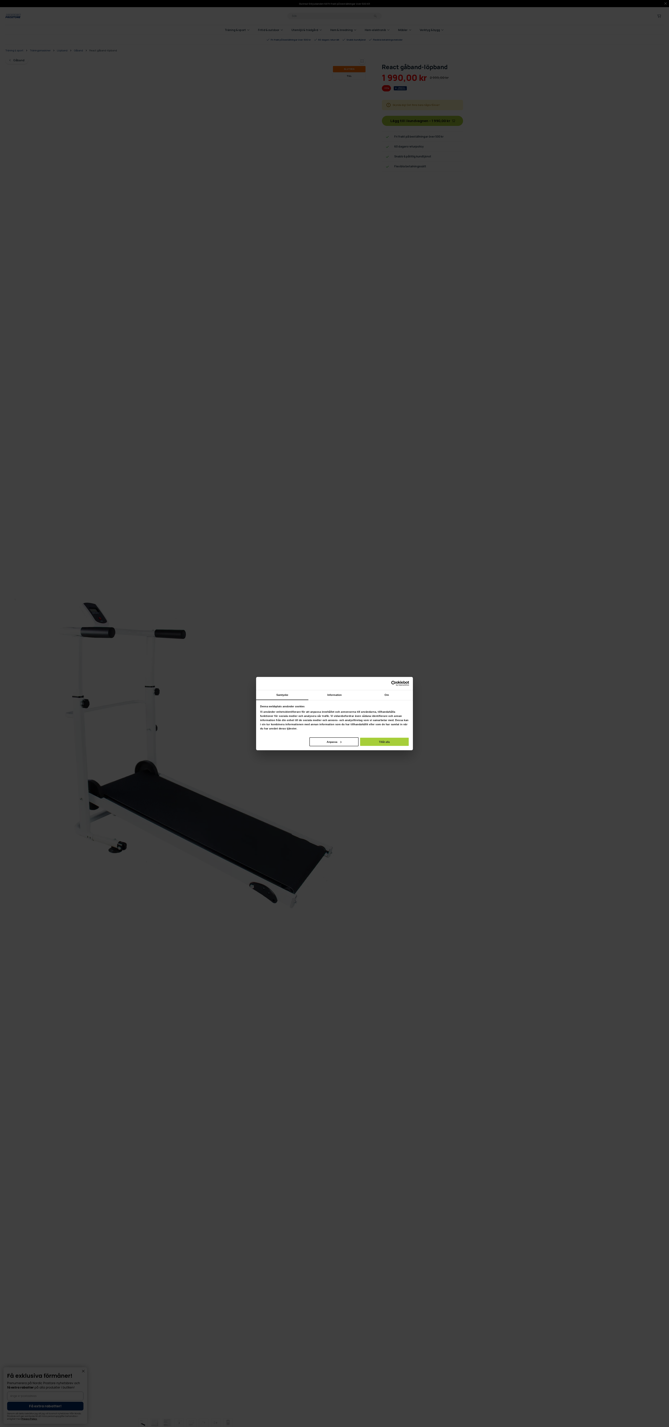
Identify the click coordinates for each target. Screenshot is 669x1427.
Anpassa (332, 741)
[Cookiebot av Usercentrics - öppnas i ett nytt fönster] (394, 683)
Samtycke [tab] (282, 694)
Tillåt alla (384, 741)
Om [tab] (387, 694)
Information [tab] (334, 694)
